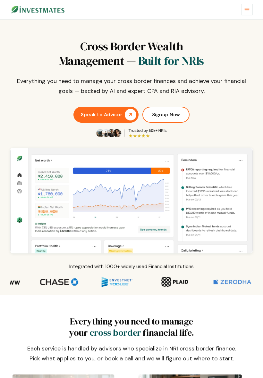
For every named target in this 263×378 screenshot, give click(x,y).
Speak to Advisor (101, 114)
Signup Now (166, 114)
